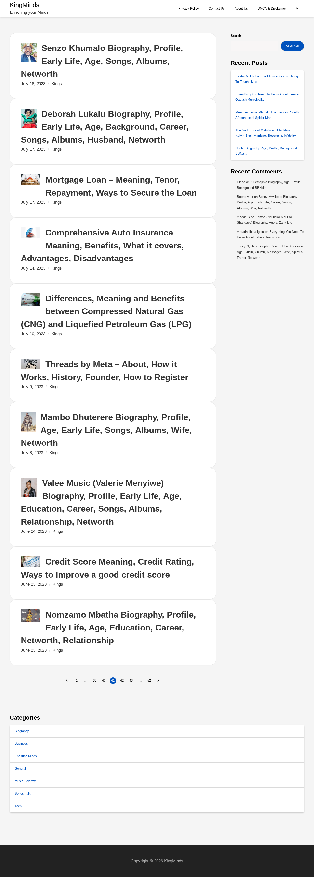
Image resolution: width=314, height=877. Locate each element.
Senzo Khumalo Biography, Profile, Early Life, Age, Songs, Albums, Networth (103, 60)
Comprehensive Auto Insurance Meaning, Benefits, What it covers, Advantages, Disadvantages (103, 245)
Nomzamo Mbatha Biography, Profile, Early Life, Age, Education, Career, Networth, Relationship (109, 627)
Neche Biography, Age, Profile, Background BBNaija (266, 150)
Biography (22, 731)
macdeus (243, 217)
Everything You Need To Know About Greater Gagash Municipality (267, 96)
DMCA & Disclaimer (272, 8)
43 (131, 680)
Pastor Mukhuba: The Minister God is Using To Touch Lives (267, 79)
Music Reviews (25, 781)
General (20, 768)
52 (149, 680)
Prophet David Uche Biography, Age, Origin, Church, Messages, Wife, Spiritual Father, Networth (270, 252)
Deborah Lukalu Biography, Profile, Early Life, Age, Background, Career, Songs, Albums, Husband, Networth (106, 126)
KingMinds (24, 5)
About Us (241, 8)
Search (236, 35)
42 (122, 680)
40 (103, 680)
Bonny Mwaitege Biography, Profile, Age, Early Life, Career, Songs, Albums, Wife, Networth (267, 202)
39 (94, 680)
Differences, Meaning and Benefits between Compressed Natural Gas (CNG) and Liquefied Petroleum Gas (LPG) (106, 311)
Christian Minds (26, 756)
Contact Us (217, 8)
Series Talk (23, 793)
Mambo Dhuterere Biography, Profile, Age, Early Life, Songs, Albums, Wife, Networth (107, 429)
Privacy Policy (188, 8)
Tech (18, 806)
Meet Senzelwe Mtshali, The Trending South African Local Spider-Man (267, 115)
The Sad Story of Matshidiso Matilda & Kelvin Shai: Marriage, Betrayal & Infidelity (266, 132)
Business (21, 743)
